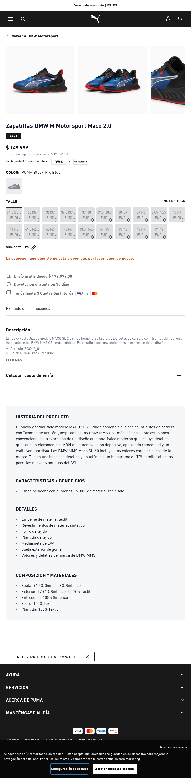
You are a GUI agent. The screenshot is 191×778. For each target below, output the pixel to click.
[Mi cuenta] (168, 19)
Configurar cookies (89, 740)
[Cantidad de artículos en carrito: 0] (180, 19)
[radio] (14, 186)
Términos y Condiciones (23, 740)
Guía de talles (17, 247)
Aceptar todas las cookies (114, 769)
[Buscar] (23, 19)
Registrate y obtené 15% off (46, 656)
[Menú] (11, 19)
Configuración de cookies (69, 769)
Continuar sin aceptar (173, 747)
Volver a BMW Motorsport (35, 35)
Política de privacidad (58, 740)
